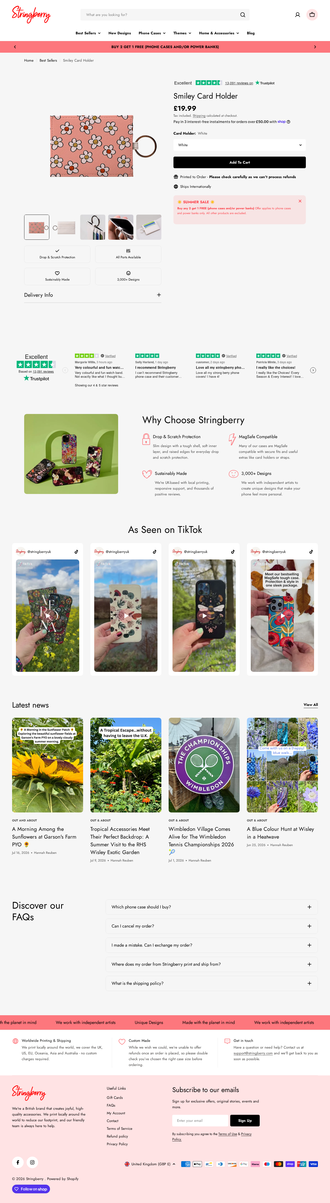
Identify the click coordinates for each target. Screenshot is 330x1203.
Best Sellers (48, 60)
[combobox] (165, 15)
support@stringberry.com (253, 1053)
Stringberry (35, 1178)
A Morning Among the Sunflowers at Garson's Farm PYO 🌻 (44, 836)
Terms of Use (227, 1133)
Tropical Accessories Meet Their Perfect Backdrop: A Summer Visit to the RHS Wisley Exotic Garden (120, 840)
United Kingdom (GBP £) (151, 1164)
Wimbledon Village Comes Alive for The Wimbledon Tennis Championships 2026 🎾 (201, 840)
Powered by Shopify (63, 1178)
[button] (15, 47)
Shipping (199, 115)
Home (29, 60)
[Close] (300, 201)
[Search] (243, 15)
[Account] (298, 15)
